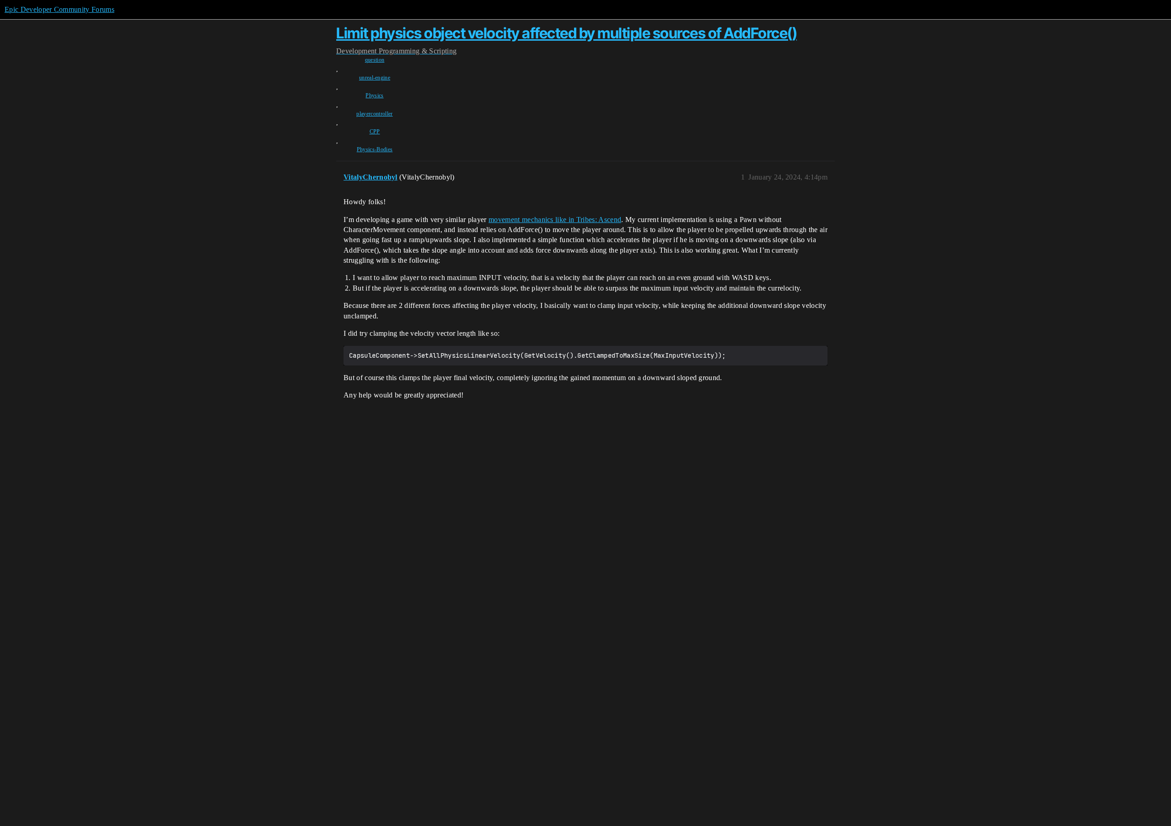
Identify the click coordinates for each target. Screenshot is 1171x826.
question (375, 60)
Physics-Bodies (374, 149)
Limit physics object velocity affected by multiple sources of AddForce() (566, 33)
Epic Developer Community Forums (59, 9)
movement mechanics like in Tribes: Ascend (555, 219)
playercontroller (374, 114)
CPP (375, 131)
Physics (374, 95)
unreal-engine (374, 77)
